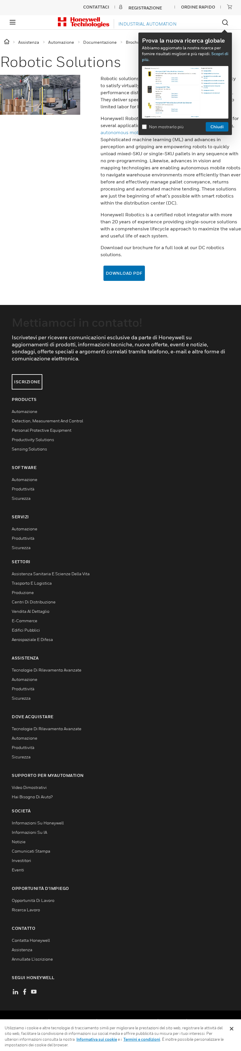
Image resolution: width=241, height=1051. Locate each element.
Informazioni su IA (29, 832)
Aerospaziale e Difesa (32, 639)
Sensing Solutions (29, 448)
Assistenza (22, 949)
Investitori (21, 860)
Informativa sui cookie (96, 1039)
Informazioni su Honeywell (38, 822)
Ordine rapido (198, 6)
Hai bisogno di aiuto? (32, 796)
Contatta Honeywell (31, 940)
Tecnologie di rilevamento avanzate (46, 669)
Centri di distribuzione (34, 601)
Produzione (23, 592)
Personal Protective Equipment (41, 430)
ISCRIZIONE (27, 381)
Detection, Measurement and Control (47, 420)
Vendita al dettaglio (30, 611)
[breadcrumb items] (7, 42)
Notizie (19, 841)
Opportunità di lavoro (33, 900)
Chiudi (217, 126)
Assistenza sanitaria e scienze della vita (51, 573)
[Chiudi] (231, 1028)
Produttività (23, 488)
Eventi (18, 869)
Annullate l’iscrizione (32, 958)
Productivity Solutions (33, 439)
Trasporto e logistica (32, 583)
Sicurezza (21, 498)
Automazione (24, 411)
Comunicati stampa (31, 850)
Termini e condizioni (141, 1039)
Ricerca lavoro (26, 909)
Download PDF (124, 273)
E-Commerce (24, 620)
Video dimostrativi (29, 787)
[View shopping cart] (229, 6)
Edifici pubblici (26, 629)
